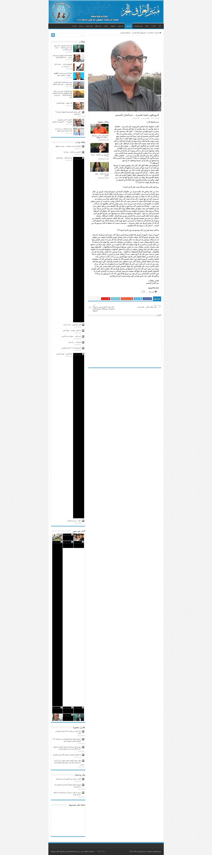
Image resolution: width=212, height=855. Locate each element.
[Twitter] (100, 851)
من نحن (81, 26)
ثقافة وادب (128, 26)
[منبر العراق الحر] (106, 11)
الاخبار (154, 26)
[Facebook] (102, 851)
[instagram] (98, 851)
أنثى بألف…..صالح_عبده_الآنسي (71, 336)
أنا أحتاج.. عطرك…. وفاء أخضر (72, 330)
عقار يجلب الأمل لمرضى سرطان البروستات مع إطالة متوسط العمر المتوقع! (103, 308)
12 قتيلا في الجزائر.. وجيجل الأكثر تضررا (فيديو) (67, 755)
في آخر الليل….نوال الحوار (102, 174)
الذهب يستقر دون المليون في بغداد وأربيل (68, 779)
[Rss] (104, 851)
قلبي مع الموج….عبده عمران (72, 324)
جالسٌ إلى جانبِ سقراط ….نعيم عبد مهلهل (100, 136)
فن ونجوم (120, 26)
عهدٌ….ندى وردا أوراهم (74, 520)
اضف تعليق (144, 118)
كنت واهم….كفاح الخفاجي (64, 103)
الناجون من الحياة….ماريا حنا (100, 155)
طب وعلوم (98, 26)
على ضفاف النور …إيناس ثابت (147, 306)
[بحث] (53, 35)
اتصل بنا (74, 26)
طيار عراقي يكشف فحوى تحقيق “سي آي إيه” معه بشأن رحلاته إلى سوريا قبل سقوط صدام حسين (69, 762)
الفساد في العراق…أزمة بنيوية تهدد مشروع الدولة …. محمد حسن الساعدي (63, 47)
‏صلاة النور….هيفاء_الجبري (64, 354)
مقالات (147, 26)
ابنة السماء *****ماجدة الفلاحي (71, 348)
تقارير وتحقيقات (138, 26)
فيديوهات (112, 26)
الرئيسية (160, 25)
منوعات (106, 26)
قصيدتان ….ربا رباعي (74, 342)
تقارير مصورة (89, 26)
